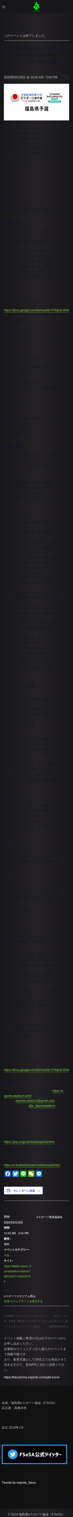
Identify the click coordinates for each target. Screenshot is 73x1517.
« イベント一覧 (14, 25)
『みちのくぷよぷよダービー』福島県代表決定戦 (58, 1321)
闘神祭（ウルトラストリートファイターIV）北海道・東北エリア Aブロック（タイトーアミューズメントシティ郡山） (26, 1321)
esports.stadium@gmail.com (35, 1100)
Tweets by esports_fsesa (19, 1482)
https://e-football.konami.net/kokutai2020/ (32, 1165)
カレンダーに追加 (24, 1190)
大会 (6, 1255)
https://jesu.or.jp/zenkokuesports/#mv (29, 1141)
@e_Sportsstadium (42, 1105)
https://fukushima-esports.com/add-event (31, 1377)
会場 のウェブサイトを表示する (23, 1301)
